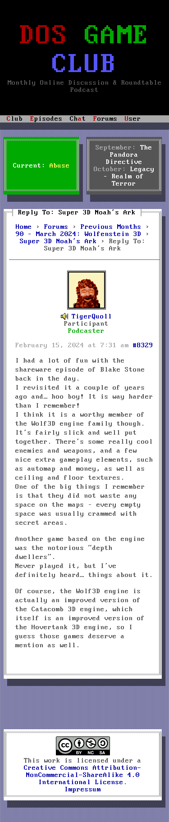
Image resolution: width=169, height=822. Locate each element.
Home (24, 227)
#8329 (143, 345)
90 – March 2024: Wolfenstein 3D (79, 234)
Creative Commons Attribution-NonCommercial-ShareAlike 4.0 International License (83, 775)
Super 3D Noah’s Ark (58, 241)
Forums (56, 227)
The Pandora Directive (129, 155)
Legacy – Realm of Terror (129, 176)
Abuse (60, 165)
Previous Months (111, 227)
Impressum (82, 789)
